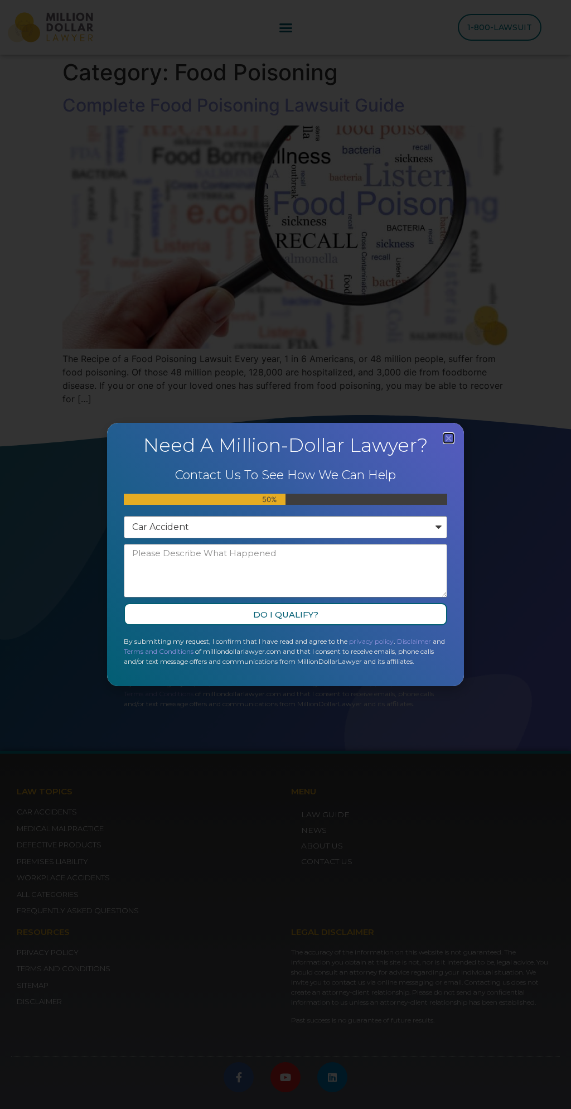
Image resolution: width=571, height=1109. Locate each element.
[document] (285, 554)
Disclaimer (414, 641)
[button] (448, 438)
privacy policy (371, 641)
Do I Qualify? (285, 614)
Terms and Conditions (158, 651)
